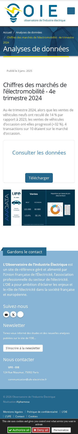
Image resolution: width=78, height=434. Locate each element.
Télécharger (39, 177)
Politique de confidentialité (42, 411)
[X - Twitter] (13, 314)
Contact (19, 416)
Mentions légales (13, 411)
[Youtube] (6, 314)
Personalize (61, 430)
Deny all (42, 430)
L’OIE (64, 411)
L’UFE (8, 416)
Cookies (33, 416)
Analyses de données (29, 32)
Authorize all (20, 430)
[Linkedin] (20, 314)
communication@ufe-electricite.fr (27, 379)
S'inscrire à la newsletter (23, 348)
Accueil (7, 32)
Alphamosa (23, 401)
